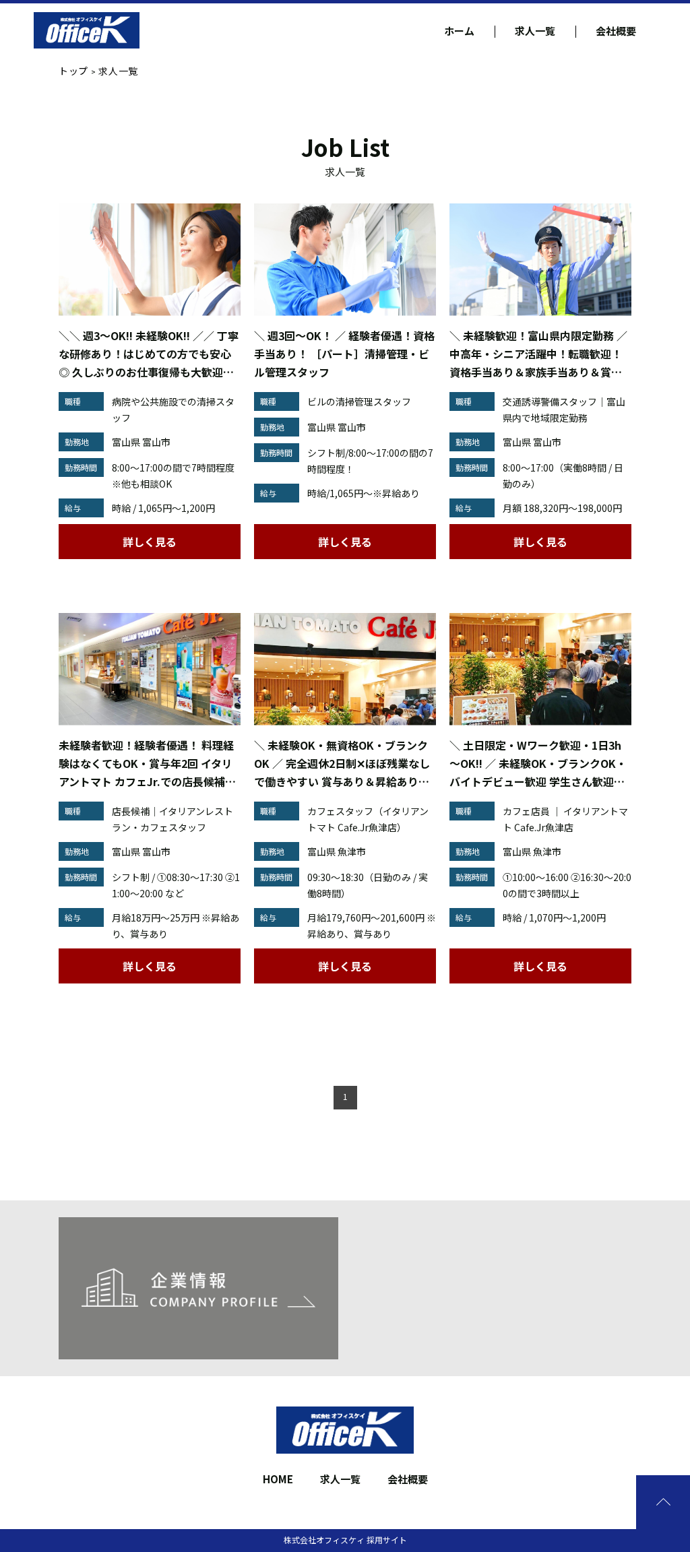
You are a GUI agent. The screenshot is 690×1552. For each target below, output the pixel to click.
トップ (73, 70)
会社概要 (616, 31)
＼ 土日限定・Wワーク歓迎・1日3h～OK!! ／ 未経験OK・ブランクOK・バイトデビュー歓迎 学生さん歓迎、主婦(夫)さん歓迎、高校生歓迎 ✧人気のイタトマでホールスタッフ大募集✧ (540, 764)
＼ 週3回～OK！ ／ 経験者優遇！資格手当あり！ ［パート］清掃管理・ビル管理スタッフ (344, 353)
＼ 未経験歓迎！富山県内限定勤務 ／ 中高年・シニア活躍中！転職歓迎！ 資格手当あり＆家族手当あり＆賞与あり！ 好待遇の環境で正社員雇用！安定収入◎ (538, 354)
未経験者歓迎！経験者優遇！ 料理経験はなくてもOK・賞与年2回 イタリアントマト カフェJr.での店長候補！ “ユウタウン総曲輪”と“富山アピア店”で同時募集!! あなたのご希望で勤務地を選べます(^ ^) (147, 764)
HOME (278, 1479)
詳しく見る (150, 542)
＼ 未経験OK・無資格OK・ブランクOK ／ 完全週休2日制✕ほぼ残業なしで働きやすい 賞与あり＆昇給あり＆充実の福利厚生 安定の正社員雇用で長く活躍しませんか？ (342, 764)
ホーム (459, 31)
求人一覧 (535, 31)
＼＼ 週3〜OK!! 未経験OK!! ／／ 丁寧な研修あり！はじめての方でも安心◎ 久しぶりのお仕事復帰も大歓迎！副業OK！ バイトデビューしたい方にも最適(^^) (149, 354)
